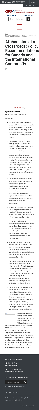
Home (6, 34)
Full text (18, 108)
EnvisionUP (31, 406)
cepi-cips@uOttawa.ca (16, 371)
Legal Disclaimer (18, 400)
